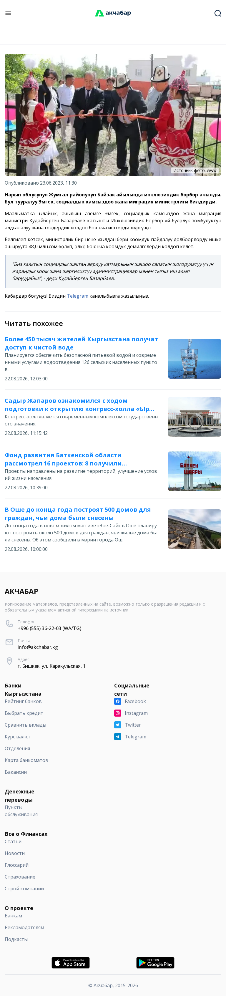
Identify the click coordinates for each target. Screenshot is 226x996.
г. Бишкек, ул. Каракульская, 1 (52, 666)
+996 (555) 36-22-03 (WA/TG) (49, 628)
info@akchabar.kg (38, 647)
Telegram (77, 296)
